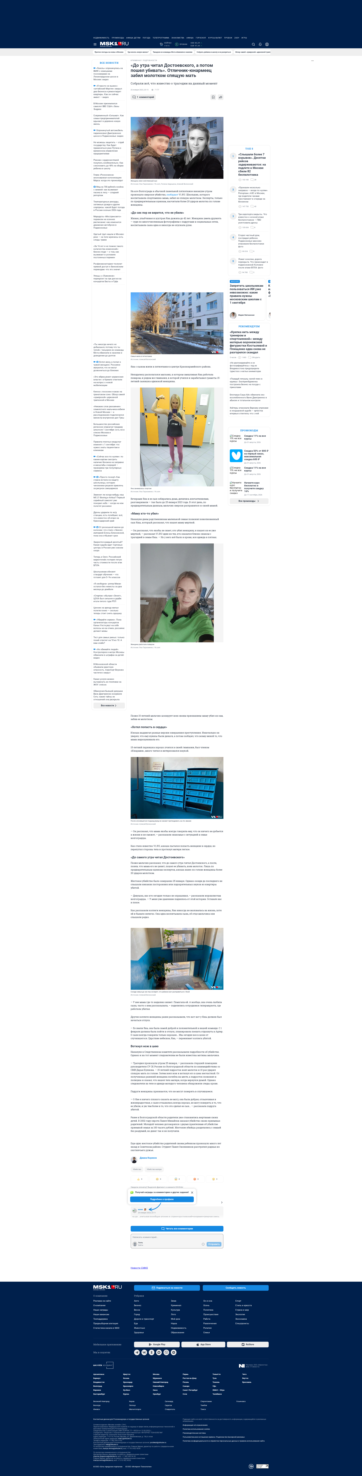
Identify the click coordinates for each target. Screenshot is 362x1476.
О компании (99, 1305)
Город (137, 1314)
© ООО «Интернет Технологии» (138, 1467)
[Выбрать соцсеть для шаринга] (220, 97)
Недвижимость (101, 38)
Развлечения (209, 1323)
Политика (208, 1310)
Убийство (137, 1169)
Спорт (238, 1301)
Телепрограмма (161, 38)
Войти (140, 1245)
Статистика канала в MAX (106, 1328)
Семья (206, 1332)
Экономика (241, 1319)
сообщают (172, 194)
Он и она (207, 1301)
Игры (244, 38)
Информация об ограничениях (195, 1425)
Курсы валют (215, 38)
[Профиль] (267, 44)
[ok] (151, 1352)
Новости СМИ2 (139, 1267)
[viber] (166, 1352)
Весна (137, 1310)
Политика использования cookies (196, 1429)
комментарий (145, 97)
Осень (206, 1305)
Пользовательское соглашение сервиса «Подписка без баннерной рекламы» (214, 1437)
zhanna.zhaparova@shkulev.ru (105, 1456)
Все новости (109, 62)
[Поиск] (253, 44)
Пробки (228, 38)
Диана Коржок (148, 1157)
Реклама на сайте (102, 1301)
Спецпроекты (242, 1323)
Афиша (190, 38)
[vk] (144, 1352)
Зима (173, 1301)
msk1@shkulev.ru (125, 1439)
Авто (136, 1301)
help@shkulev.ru (112, 1444)
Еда (136, 1323)
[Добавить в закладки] (213, 97)
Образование (177, 1332)
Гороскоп (201, 38)
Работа (206, 1319)
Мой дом (175, 1319)
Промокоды (118, 38)
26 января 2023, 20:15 (139, 90)
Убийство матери (154, 1169)
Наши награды (100, 1310)
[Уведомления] (260, 44)
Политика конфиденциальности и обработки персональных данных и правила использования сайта (224, 1441)
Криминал (176, 1305)
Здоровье (139, 1332)
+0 (212, 1222)
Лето (173, 1314)
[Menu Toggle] (95, 44)
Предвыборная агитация (105, 1323)
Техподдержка (100, 1319)
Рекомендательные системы (194, 1433)
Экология (240, 1314)
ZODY (236, 38)
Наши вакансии (101, 1314)
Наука (174, 1323)
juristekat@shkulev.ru (158, 1443)
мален (140, 1209)
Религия (207, 1328)
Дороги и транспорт (144, 1319)
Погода (146, 38)
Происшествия (210, 1314)
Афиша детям (133, 38)
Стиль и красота (243, 1305)
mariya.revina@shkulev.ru (112, 1448)
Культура (175, 1310)
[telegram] (137, 1352)
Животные (139, 1328)
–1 (220, 1222)
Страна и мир (242, 1310)
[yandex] (173, 1352)
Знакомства (178, 38)
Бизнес (137, 1305)
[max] (159, 1352)
